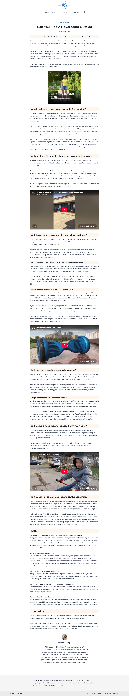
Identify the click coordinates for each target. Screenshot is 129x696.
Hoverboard (64, 22)
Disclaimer (107, 693)
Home (47, 12)
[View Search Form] (84, 12)
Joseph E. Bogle (65, 31)
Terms (100, 693)
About (87, 693)
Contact (93, 693)
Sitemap (115, 693)
